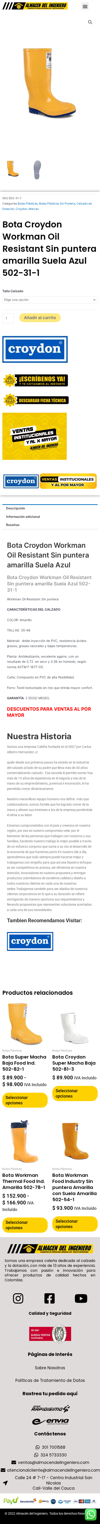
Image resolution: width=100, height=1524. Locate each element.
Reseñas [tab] (13, 525)
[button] (85, 6)
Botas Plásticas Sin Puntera (57, 203)
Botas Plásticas (28, 203)
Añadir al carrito (40, 317)
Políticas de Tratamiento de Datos (50, 1380)
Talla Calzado (12, 291)
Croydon (21, 209)
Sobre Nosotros (50, 1368)
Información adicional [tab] (23, 517)
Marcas (34, 209)
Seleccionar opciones (17, 1100)
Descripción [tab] (15, 508)
